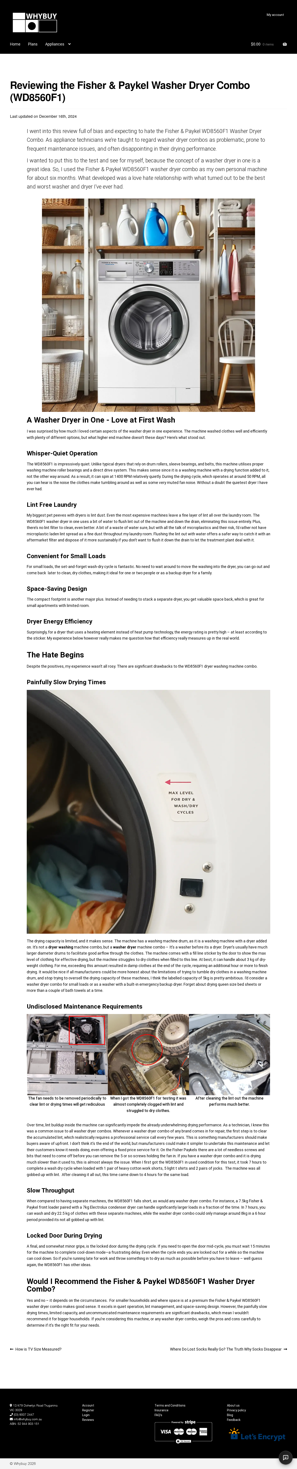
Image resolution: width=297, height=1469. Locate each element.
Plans (33, 44)
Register (88, 1410)
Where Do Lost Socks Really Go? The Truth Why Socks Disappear (226, 1348)
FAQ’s (158, 1415)
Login (86, 1415)
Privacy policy (236, 1410)
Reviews (88, 1420)
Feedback (233, 1420)
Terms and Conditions (170, 1405)
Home (15, 44)
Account (88, 1405)
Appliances (54, 44)
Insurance (162, 1410)
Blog (230, 1415)
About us (233, 1405)
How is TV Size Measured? (38, 1348)
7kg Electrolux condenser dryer (109, 1207)
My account (275, 15)
